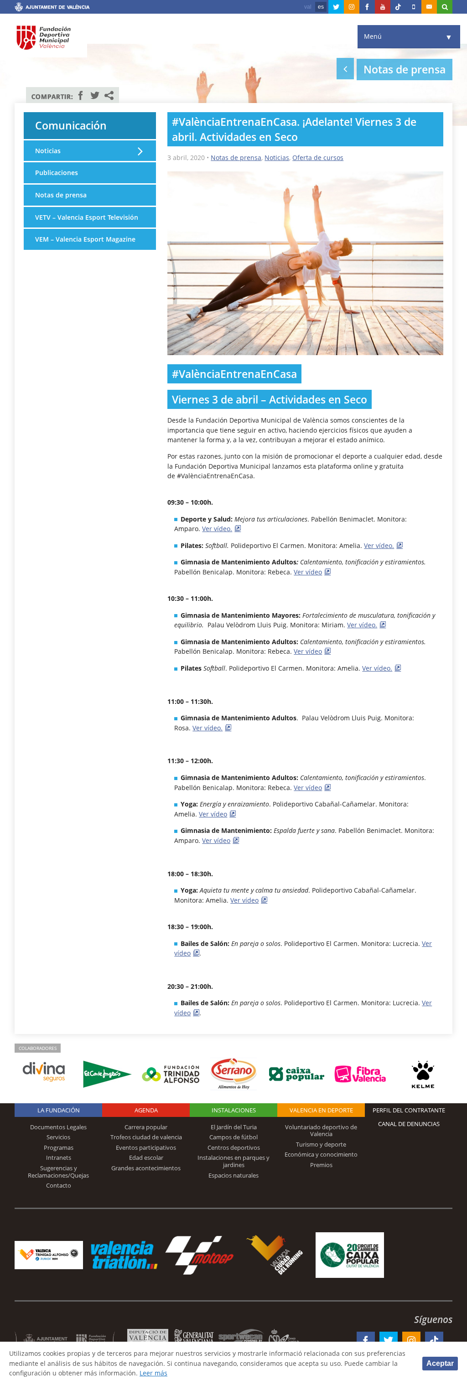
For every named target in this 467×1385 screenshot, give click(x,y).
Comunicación (71, 125)
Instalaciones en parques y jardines (233, 1161)
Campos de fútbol (233, 1137)
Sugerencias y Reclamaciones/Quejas (58, 1171)
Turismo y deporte (321, 1144)
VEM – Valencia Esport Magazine (85, 239)
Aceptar (440, 1363)
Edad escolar (146, 1157)
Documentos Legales (58, 1127)
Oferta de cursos (317, 157)
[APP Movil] (413, 7)
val (307, 7)
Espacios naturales (233, 1175)
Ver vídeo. (217, 528)
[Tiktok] (398, 7)
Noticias (277, 157)
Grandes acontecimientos (146, 1168)
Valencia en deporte (321, 1110)
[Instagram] (351, 7)
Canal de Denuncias (409, 1124)
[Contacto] (429, 7)
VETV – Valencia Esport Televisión (86, 217)
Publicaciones (56, 172)
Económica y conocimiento (321, 1154)
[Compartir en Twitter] (94, 95)
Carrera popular (146, 1127)
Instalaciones (234, 1110)
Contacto (58, 1185)
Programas (58, 1147)
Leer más (153, 1373)
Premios (321, 1165)
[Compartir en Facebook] (80, 95)
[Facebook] (367, 7)
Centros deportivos (234, 1147)
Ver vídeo (308, 572)
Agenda (146, 1110)
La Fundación (58, 1110)
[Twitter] (336, 7)
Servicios (58, 1137)
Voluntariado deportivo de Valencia (321, 1130)
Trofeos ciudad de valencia (146, 1137)
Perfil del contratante (409, 1110)
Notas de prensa (236, 157)
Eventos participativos (146, 1147)
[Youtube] (382, 7)
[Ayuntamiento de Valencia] (52, 8)
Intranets (58, 1157)
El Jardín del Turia (234, 1127)
